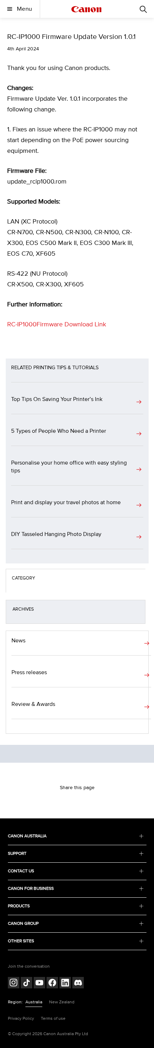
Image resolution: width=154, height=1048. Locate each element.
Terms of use (53, 1018)
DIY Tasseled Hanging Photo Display (56, 534)
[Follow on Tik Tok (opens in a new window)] (26, 983)
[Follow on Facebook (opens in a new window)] (52, 983)
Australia (33, 1002)
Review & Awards (33, 704)
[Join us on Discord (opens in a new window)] (78, 983)
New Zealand (61, 1002)
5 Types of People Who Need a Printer (58, 431)
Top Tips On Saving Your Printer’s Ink (56, 399)
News (18, 640)
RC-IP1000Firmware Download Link (56, 325)
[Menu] (143, 9)
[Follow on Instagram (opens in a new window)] (13, 983)
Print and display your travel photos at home (66, 502)
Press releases (29, 672)
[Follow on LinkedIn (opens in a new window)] (65, 983)
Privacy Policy (21, 1018)
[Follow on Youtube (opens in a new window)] (39, 983)
